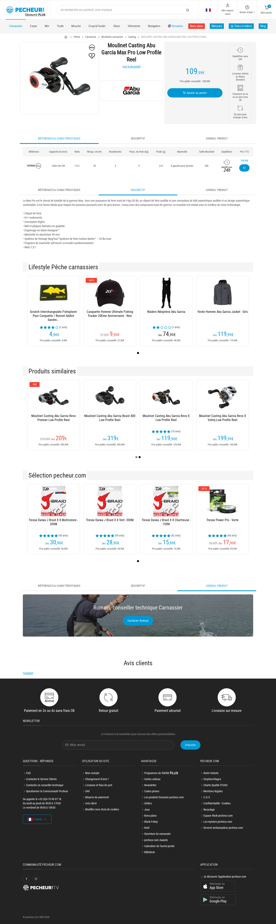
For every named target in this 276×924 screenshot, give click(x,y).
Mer (47, 26)
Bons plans (196, 26)
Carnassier (15, 26)
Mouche (76, 26)
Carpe (33, 26)
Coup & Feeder (97, 26)
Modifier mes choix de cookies (102, 809)
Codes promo (151, 791)
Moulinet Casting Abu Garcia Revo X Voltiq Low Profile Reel (222, 418)
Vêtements (134, 26)
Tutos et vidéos (243, 26)
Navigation (154, 26)
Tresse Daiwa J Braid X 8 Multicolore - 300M (53, 522)
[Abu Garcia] (131, 90)
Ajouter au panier (196, 92)
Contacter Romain (138, 620)
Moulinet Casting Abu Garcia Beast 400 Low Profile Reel (109, 418)
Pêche (77, 36)
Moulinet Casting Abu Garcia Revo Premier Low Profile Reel (53, 418)
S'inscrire (190, 745)
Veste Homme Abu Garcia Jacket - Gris (222, 312)
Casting (132, 36)
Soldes (148, 803)
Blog (263, 26)
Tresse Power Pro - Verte (222, 520)
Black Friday (151, 821)
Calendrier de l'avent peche (159, 846)
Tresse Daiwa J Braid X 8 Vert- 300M (110, 520)
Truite (60, 26)
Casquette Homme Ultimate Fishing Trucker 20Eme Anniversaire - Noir (110, 314)
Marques (217, 26)
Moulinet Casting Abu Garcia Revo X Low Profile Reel (166, 418)
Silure (116, 26)
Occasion (177, 26)
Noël (147, 827)
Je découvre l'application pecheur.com (224, 876)
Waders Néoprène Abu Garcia (166, 312)
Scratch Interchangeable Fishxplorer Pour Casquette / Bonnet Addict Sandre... (53, 316)
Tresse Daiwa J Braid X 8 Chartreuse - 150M (166, 522)
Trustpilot (28, 673)
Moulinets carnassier (112, 36)
